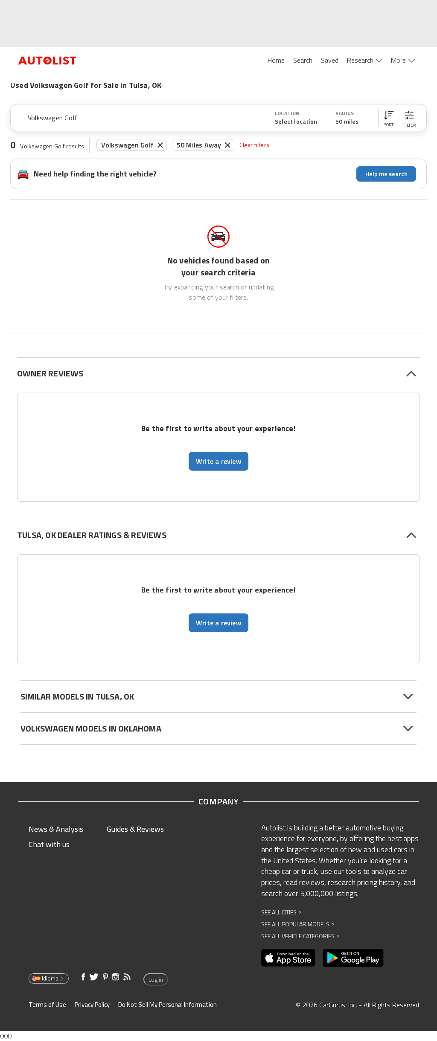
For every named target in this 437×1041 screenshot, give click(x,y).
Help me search (386, 173)
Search (302, 60)
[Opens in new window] (288, 958)
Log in (156, 979)
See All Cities (281, 912)
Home (276, 60)
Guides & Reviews (135, 829)
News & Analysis (56, 829)
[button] (389, 118)
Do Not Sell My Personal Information (167, 1004)
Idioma (50, 978)
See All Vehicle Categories (300, 935)
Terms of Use (47, 1004)
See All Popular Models (297, 924)
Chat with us (49, 844)
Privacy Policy (92, 1004)
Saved (329, 60)
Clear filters (254, 144)
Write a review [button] (218, 461)
